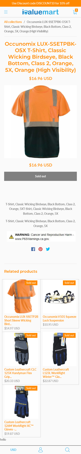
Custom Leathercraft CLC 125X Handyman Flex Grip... (20, 373)
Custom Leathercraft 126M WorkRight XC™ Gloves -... (19, 425)
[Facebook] (33, 249)
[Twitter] (48, 249)
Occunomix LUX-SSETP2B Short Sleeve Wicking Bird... (21, 320)
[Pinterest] (40, 249)
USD (13, 449)
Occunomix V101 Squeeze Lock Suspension (59, 318)
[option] (40, 121)
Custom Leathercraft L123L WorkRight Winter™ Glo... (56, 373)
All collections (13, 22)
